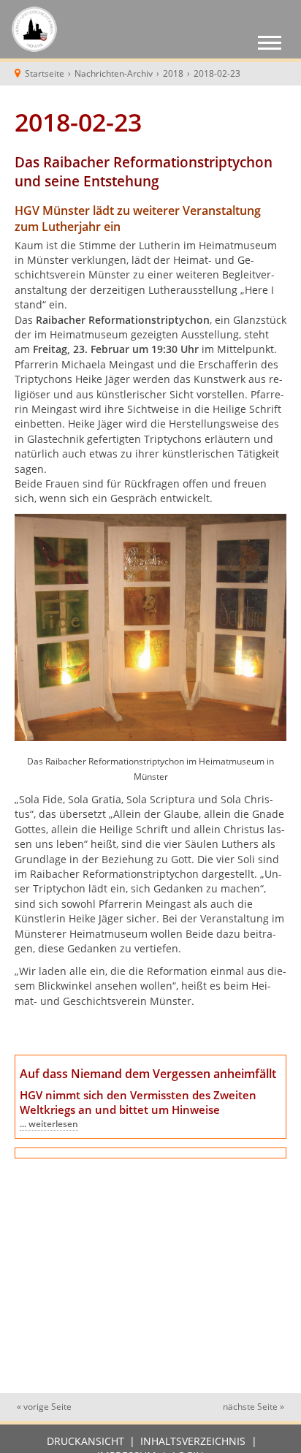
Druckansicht (85, 1441)
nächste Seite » (253, 1406)
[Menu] (269, 44)
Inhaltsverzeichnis (192, 1441)
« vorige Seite (44, 1406)
